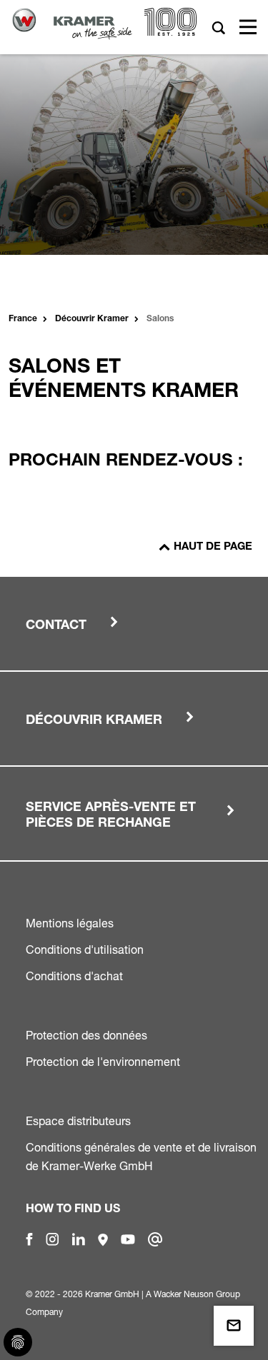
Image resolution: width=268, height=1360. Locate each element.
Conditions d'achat (74, 976)
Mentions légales (70, 923)
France (23, 319)
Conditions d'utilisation (85, 949)
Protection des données (86, 1035)
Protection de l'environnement (103, 1061)
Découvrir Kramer (92, 319)
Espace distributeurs (78, 1121)
